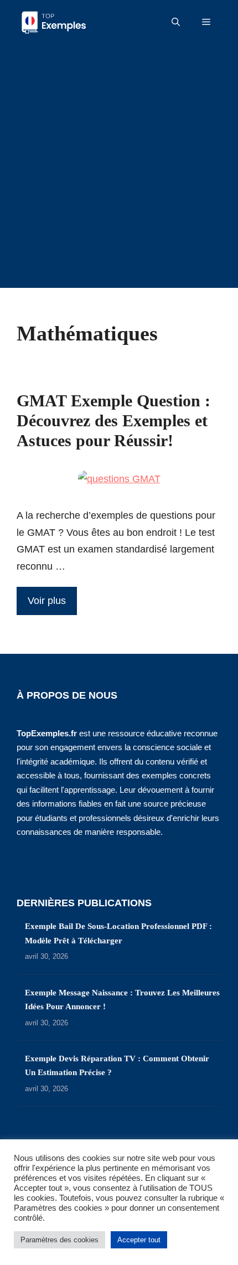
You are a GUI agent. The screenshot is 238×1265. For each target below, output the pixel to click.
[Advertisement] (119, 169)
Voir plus (47, 600)
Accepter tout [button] (139, 1240)
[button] (176, 22)
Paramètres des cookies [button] (59, 1240)
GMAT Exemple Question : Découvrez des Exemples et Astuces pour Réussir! (113, 420)
